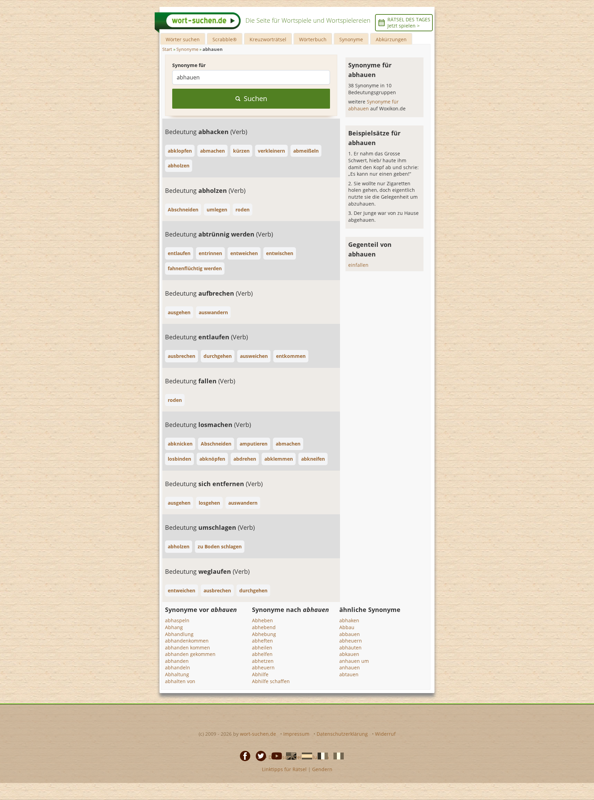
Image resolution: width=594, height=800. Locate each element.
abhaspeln (177, 620)
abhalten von (180, 681)
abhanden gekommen (190, 654)
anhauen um (354, 661)
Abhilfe (260, 674)
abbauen (349, 634)
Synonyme (351, 39)
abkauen (349, 654)
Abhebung (264, 634)
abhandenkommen (187, 640)
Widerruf (385, 734)
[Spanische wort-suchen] (305, 755)
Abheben (262, 620)
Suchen (255, 98)
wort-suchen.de (258, 734)
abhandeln (177, 667)
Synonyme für (189, 65)
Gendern (322, 769)
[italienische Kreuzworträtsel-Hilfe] (336, 755)
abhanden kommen (187, 647)
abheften (262, 640)
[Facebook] (243, 755)
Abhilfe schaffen (271, 681)
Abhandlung (179, 634)
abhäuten (350, 647)
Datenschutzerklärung (342, 734)
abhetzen (263, 661)
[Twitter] (259, 755)
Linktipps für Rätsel (284, 769)
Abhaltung (177, 674)
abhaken (349, 620)
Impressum (296, 734)
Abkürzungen (391, 39)
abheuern (263, 667)
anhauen (349, 667)
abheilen (262, 647)
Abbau (346, 627)
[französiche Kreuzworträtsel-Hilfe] (321, 755)
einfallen (358, 265)
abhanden (177, 661)
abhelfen (262, 654)
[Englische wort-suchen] (289, 755)
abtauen (349, 674)
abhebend (264, 627)
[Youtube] (274, 755)
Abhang (174, 627)
